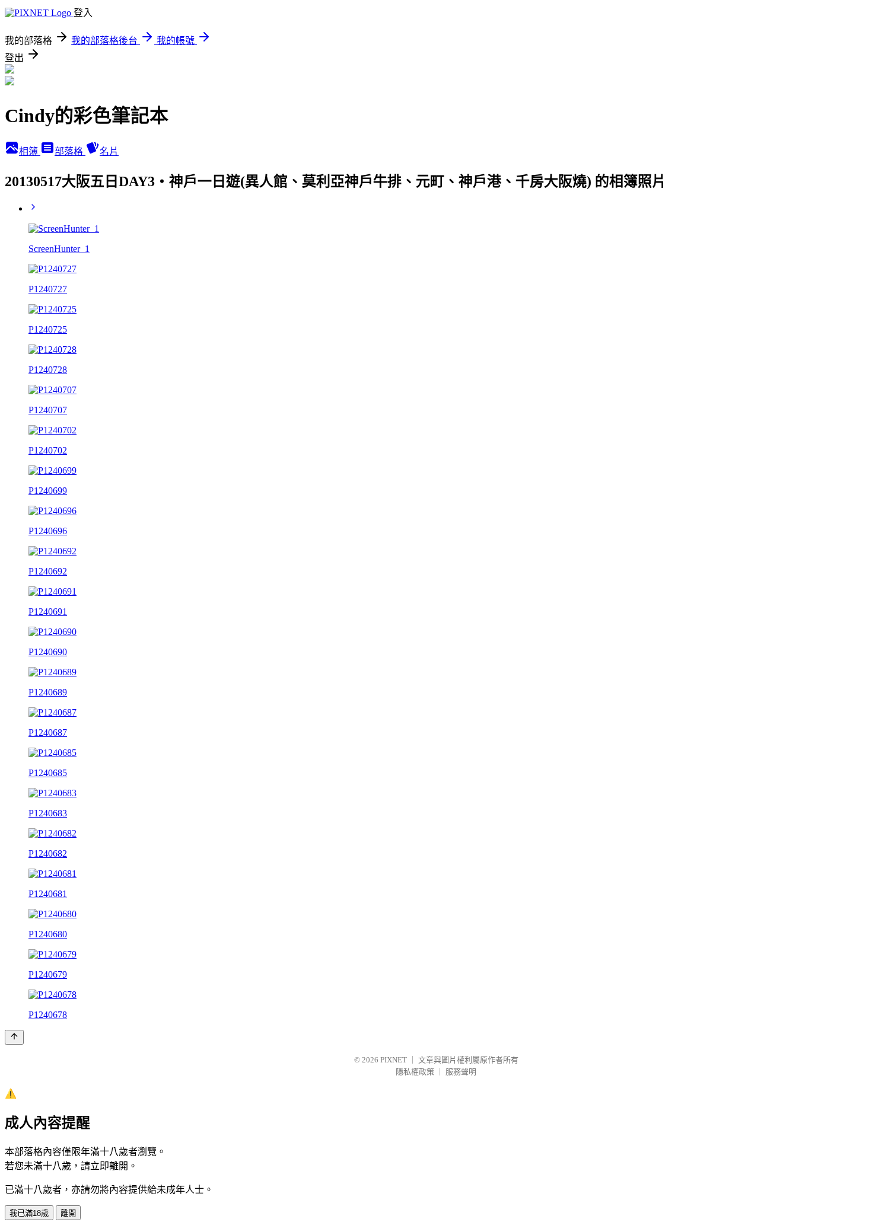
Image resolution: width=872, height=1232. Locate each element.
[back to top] (14, 1037)
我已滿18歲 (29, 1213)
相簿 (29, 151)
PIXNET (393, 1059)
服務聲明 (460, 1071)
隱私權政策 (415, 1071)
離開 (68, 1213)
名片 (109, 151)
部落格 (70, 151)
